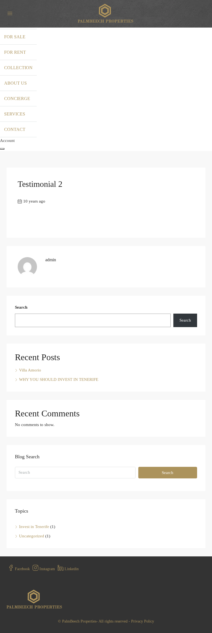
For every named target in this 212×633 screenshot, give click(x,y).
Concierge (17, 98)
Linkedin (71, 569)
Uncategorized (31, 536)
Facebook (22, 569)
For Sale (14, 36)
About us (15, 83)
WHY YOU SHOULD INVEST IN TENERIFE (58, 379)
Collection (18, 67)
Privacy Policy (142, 621)
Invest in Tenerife (34, 526)
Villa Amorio (30, 370)
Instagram (46, 569)
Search (21, 307)
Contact (14, 129)
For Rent (15, 52)
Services (14, 114)
